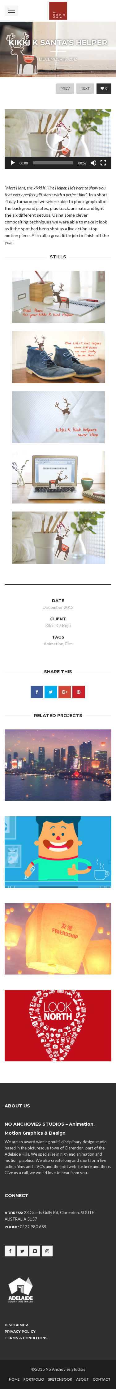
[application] (58, 139)
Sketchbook (60, 1379)
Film (69, 643)
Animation (53, 643)
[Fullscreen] (103, 163)
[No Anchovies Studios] (58, 11)
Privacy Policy (20, 1331)
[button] (58, 139)
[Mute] (93, 163)
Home (14, 1379)
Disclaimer (16, 1325)
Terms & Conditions (26, 1338)
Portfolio (34, 1379)
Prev (65, 88)
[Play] (13, 163)
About (82, 1379)
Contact (101, 1379)
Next (85, 88)
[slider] (53, 162)
